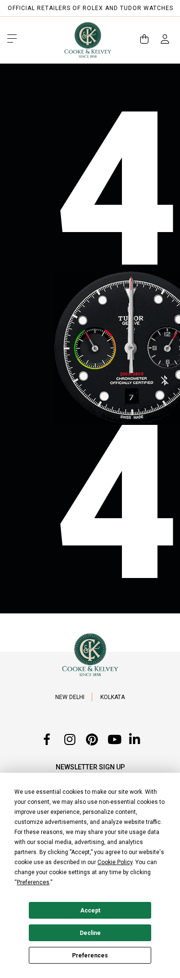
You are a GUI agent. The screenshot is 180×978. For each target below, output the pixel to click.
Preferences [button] (33, 882)
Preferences (90, 955)
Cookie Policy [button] (114, 862)
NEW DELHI (69, 697)
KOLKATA (112, 697)
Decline (90, 933)
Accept (90, 910)
